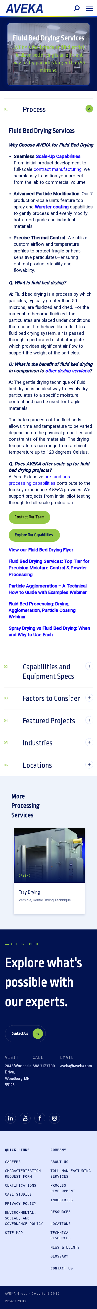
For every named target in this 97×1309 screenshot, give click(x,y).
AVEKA (24, 9)
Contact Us (20, 1033)
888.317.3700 (44, 1066)
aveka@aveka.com (76, 1066)
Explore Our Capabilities (34, 535)
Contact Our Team (29, 517)
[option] (49, 871)
